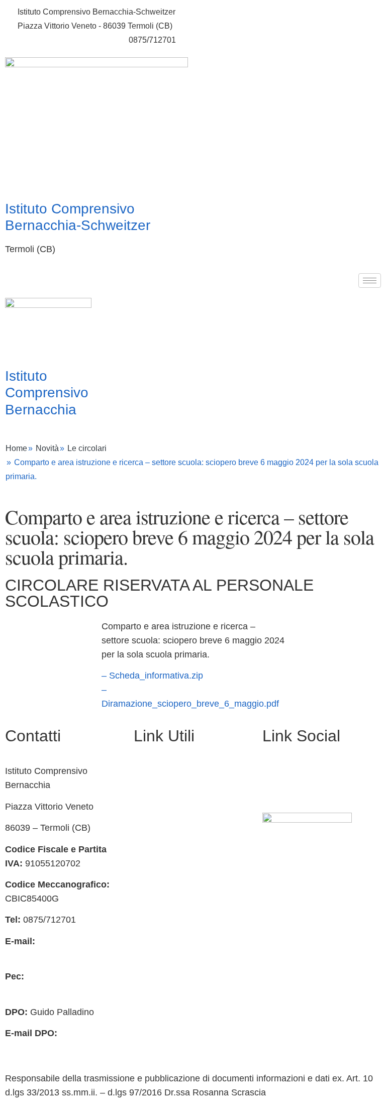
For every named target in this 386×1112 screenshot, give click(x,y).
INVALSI (151, 942)
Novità (47, 448)
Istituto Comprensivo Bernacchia (46, 392)
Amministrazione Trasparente (192, 771)
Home (16, 448)
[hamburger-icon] (369, 280)
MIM (142, 899)
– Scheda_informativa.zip (152, 676)
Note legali (155, 877)
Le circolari (87, 448)
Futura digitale (162, 814)
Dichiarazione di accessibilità (191, 856)
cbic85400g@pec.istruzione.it (64, 990)
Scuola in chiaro (166, 920)
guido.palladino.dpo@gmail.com (69, 1047)
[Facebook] (274, 776)
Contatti (149, 793)
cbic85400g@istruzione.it (63, 40)
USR (143, 963)
